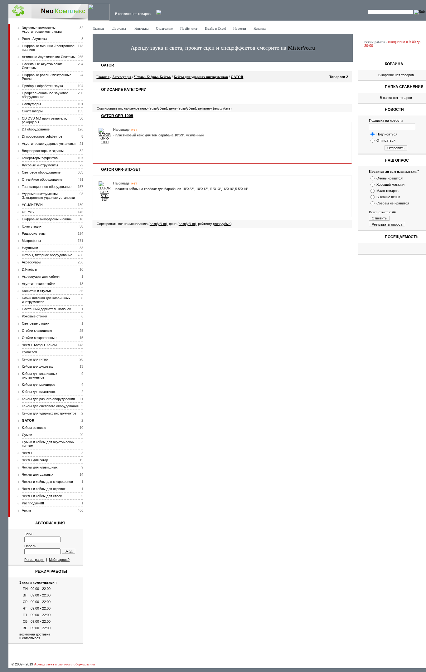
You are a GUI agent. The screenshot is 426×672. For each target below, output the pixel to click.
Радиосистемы (34, 233)
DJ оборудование (36, 129)
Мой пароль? (59, 560)
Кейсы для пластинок (39, 392)
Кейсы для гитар (35, 359)
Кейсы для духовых (37, 366)
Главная (98, 28)
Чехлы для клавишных (40, 467)
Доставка (119, 28)
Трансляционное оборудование (46, 187)
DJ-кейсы (29, 269)
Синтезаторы (32, 111)
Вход (68, 551)
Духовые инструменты (40, 165)
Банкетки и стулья (36, 291)
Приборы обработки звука (42, 86)
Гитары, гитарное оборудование (47, 255)
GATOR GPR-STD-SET (120, 169)
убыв (162, 108)
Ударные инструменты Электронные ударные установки (48, 195)
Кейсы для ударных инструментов (49, 413)
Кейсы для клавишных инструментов (39, 375)
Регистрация (34, 560)
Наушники (30, 248)
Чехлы (27, 453)
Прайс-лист (188, 28)
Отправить (395, 148)
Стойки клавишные (37, 330)
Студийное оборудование (42, 179)
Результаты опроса (387, 224)
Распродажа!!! (33, 503)
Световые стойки (35, 323)
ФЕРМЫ (28, 212)
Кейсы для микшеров (39, 384)
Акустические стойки (38, 284)
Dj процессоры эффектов (42, 136)
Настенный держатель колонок (46, 309)
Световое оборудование (41, 172)
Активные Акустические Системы (48, 57)
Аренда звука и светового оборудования (64, 664)
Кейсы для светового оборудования (50, 406)
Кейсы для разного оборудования (48, 399)
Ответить (379, 218)
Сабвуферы (31, 104)
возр (153, 108)
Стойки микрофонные (39, 338)
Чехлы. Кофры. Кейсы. (40, 345)
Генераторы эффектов (40, 158)
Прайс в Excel (215, 28)
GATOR (28, 420)
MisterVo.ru (301, 48)
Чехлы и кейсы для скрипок (43, 489)
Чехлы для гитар (35, 460)
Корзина (260, 28)
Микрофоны (31, 241)
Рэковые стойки (34, 316)
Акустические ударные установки (48, 143)
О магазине (164, 28)
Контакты (141, 28)
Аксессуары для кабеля (41, 276)
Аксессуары (31, 262)
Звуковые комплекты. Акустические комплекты (42, 29)
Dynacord (29, 352)
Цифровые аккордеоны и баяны (47, 219)
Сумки (27, 435)
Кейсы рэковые (34, 427)
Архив (26, 510)
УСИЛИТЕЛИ (32, 205)
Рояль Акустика (34, 39)
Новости (239, 28)
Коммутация (31, 226)
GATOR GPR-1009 (117, 116)
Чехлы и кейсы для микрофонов (47, 481)
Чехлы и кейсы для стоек (42, 496)
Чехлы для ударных (37, 474)
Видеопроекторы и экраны (43, 151)
